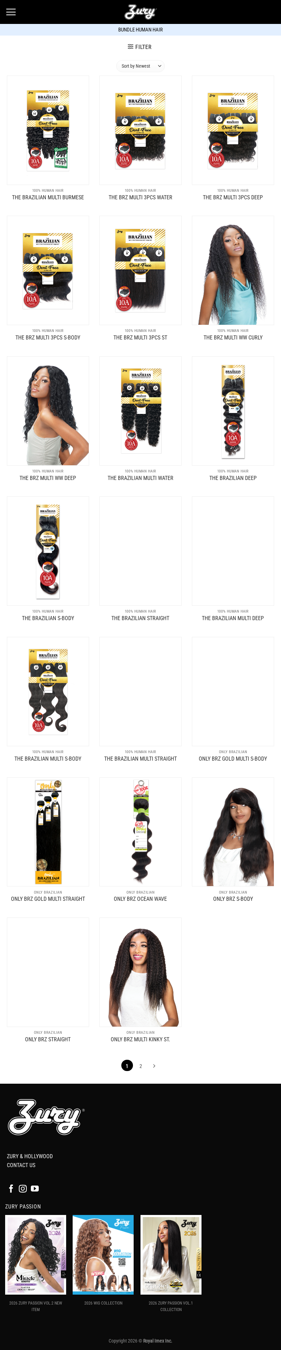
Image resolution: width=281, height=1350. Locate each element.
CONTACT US (21, 1165)
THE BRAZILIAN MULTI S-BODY (47, 759)
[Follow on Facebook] (11, 1189)
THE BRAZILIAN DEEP (233, 478)
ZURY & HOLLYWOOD (30, 1156)
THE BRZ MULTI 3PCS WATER (140, 197)
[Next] (154, 1066)
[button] (10, 12)
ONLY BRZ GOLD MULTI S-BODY (233, 759)
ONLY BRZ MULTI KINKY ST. (140, 1039)
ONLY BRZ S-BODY (233, 899)
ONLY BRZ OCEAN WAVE (140, 899)
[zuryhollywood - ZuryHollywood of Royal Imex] (140, 12)
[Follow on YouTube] (35, 1189)
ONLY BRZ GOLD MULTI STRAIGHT (48, 899)
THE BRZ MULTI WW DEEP (48, 478)
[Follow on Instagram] (23, 1189)
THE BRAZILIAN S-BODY (48, 618)
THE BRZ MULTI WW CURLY (233, 337)
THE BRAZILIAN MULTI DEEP (233, 618)
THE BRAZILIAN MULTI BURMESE (48, 197)
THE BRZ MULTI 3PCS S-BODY (47, 337)
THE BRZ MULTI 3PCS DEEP (233, 197)
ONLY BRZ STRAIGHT (48, 1039)
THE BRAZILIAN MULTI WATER (140, 478)
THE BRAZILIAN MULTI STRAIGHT (140, 759)
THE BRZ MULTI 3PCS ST (140, 337)
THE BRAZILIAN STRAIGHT (140, 618)
